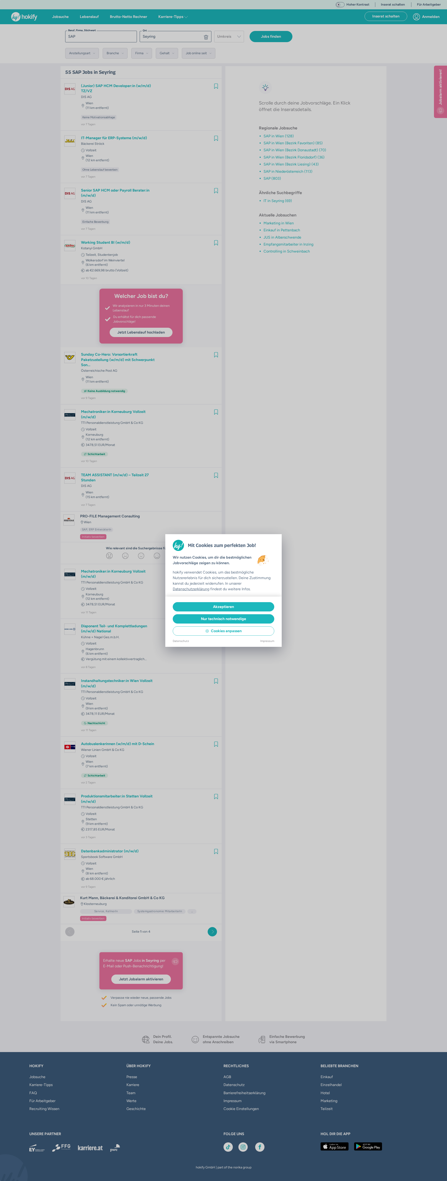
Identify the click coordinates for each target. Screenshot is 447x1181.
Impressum (267, 641)
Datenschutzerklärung (191, 589)
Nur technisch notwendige (223, 619)
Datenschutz (181, 641)
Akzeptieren (223, 606)
